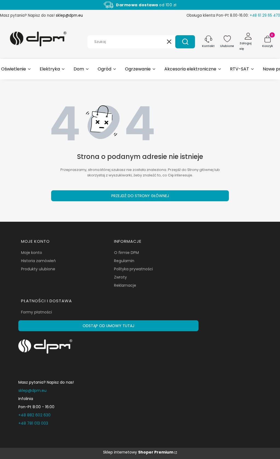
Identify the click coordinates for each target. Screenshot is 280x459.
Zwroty (120, 277)
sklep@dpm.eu (69, 15)
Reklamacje (125, 285)
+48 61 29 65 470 (265, 15)
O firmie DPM (126, 252)
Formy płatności (36, 312)
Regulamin (124, 260)
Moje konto (31, 252)
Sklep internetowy (138, 452)
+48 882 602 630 (34, 415)
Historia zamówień (38, 260)
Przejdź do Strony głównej (140, 196)
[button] (185, 41)
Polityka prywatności (133, 269)
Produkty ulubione (38, 269)
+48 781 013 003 (33, 423)
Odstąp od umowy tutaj (108, 325)
